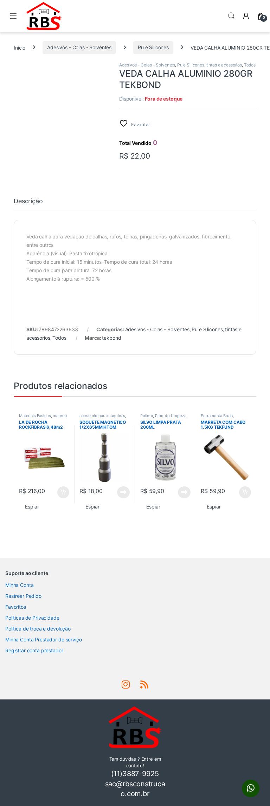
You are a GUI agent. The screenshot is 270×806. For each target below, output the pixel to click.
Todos (250, 65)
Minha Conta (19, 585)
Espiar (32, 507)
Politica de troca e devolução (38, 629)
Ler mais (123, 492)
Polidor (146, 415)
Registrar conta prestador (34, 650)
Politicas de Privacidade (32, 618)
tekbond (111, 338)
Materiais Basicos (35, 415)
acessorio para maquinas (102, 415)
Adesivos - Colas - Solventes (79, 47)
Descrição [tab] (28, 201)
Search (231, 16)
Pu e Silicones (153, 47)
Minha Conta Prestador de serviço (43, 639)
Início (19, 47)
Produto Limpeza (170, 415)
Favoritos (15, 607)
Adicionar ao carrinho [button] (58, 492)
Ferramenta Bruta (217, 415)
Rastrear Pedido (23, 596)
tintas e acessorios (224, 65)
